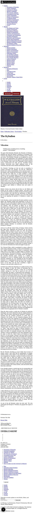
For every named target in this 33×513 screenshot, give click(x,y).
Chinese (9, 87)
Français (9, 85)
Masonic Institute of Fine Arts (14, 45)
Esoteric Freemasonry (12, 29)
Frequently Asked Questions (10, 467)
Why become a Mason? (12, 12)
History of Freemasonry (12, 50)
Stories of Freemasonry (12, 52)
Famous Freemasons (12, 49)
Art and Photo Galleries (12, 54)
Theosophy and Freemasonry (14, 35)
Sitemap (6, 479)
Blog (8, 70)
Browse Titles (4, 420)
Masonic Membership (12, 22)
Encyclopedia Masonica (12, 57)
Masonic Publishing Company (14, 42)
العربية (8, 89)
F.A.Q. (8, 25)
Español (9, 83)
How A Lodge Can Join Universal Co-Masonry (15, 463)
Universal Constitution (9, 451)
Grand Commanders (12, 15)
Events (5, 78)
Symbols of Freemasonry (13, 19)
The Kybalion (18, 131)
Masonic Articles (11, 60)
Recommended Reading (12, 56)
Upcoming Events (11, 71)
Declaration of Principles (13, 7)
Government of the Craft (13, 14)
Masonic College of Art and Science (12, 473)
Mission (6, 26)
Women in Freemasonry (12, 32)
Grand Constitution (11, 8)
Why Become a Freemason (10, 454)
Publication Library (11, 53)
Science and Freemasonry (13, 39)
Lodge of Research (11, 59)
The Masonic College (12, 43)
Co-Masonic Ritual (11, 18)
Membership (8, 93)
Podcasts (9, 66)
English (8, 82)
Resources (6, 67)
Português (9, 86)
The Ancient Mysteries (12, 21)
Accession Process (11, 24)
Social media (10, 75)
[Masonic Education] (5, 80)
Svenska (9, 92)
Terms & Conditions (9, 477)
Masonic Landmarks (12, 11)
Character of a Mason (12, 10)
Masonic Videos (11, 63)
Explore (6, 5)
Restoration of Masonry (12, 31)
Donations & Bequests (12, 68)
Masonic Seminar (11, 47)
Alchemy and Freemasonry (13, 33)
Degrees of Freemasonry (13, 17)
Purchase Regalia (11, 74)
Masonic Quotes (11, 61)
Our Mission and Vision (12, 28)
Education (6, 46)
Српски (9, 90)
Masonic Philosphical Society (11, 470)
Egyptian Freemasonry (12, 36)
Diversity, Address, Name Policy (15, 77)
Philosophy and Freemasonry (14, 38)
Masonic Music (10, 64)
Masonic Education (8, 469)
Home (2, 131)
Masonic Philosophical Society (14, 40)
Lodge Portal (10, 73)
